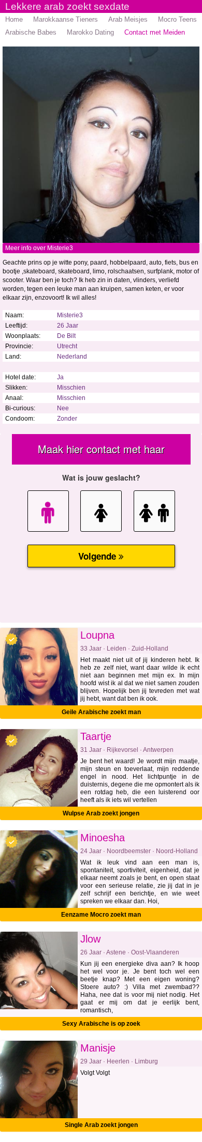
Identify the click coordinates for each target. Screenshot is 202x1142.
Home (14, 19)
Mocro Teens (177, 19)
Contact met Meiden (154, 32)
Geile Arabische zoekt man (101, 712)
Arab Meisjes (128, 19)
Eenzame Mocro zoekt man (101, 914)
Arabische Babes (30, 32)
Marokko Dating (90, 32)
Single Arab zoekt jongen (101, 1125)
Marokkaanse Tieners (65, 19)
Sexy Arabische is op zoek (101, 1023)
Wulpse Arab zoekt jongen (101, 813)
